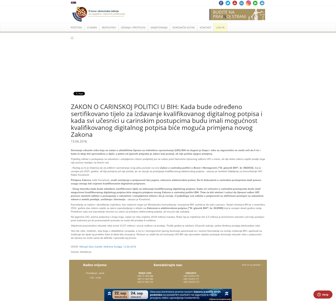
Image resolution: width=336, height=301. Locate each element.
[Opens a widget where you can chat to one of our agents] (322, 294)
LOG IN (220, 27)
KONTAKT (205, 27)
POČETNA (76, 27)
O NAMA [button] (92, 27)
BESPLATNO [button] (109, 27)
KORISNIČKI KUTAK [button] (184, 27)
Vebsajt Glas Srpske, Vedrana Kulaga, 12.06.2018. (107, 246)
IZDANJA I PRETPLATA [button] (133, 27)
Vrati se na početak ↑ (252, 264)
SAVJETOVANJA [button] (158, 27)
